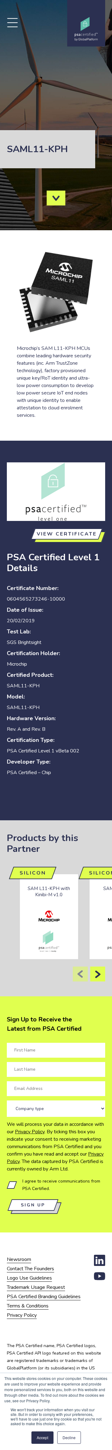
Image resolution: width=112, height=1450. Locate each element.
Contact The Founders (30, 1268)
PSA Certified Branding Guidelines (44, 1296)
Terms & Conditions (28, 1305)
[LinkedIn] (99, 1264)
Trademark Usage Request (36, 1287)
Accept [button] (42, 1437)
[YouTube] (99, 1280)
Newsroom (19, 1259)
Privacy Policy (29, 1131)
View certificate (67, 534)
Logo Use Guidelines (29, 1278)
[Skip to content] (56, 198)
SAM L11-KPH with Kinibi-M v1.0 (49, 891)
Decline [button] (69, 1437)
